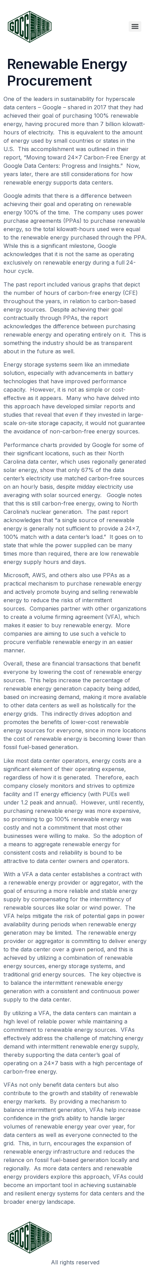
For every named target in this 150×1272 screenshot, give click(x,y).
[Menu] (135, 26)
